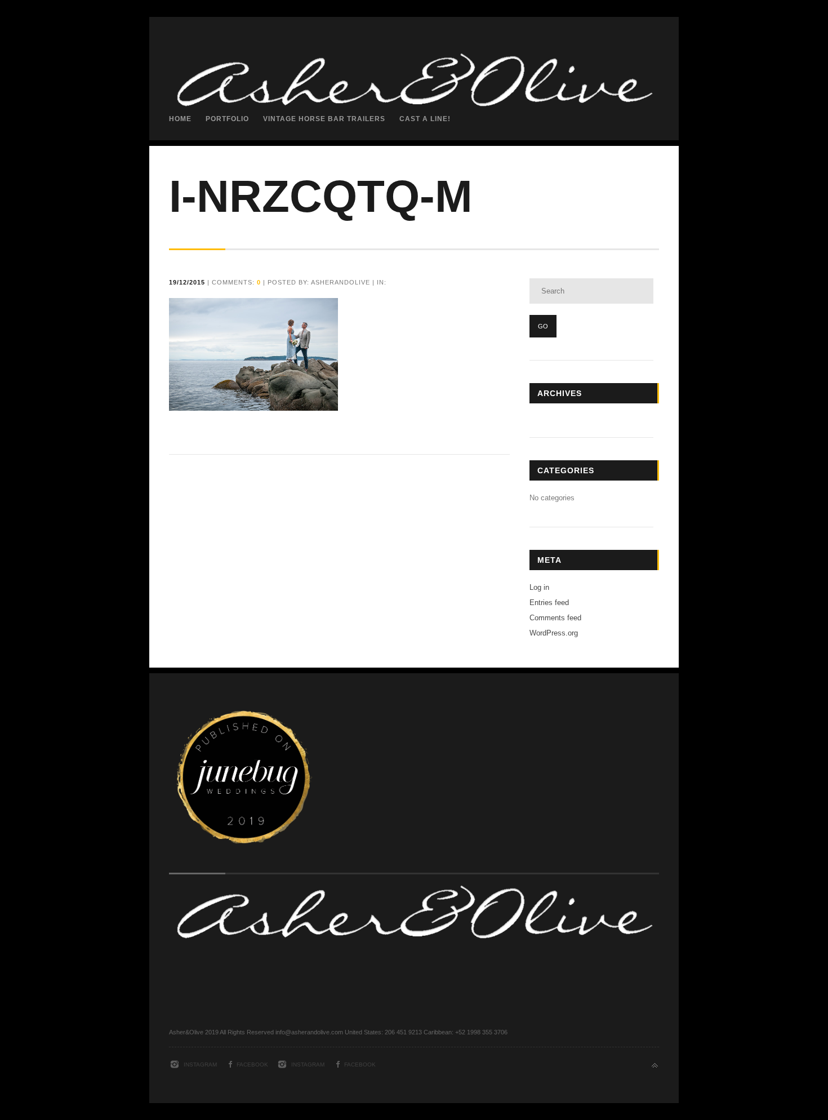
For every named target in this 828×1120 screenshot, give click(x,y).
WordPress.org (553, 633)
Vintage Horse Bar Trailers (324, 119)
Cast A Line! (425, 119)
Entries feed (549, 602)
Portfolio (227, 119)
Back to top (655, 1065)
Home (180, 119)
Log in (539, 587)
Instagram (200, 1064)
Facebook (252, 1064)
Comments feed (555, 618)
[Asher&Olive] (414, 189)
